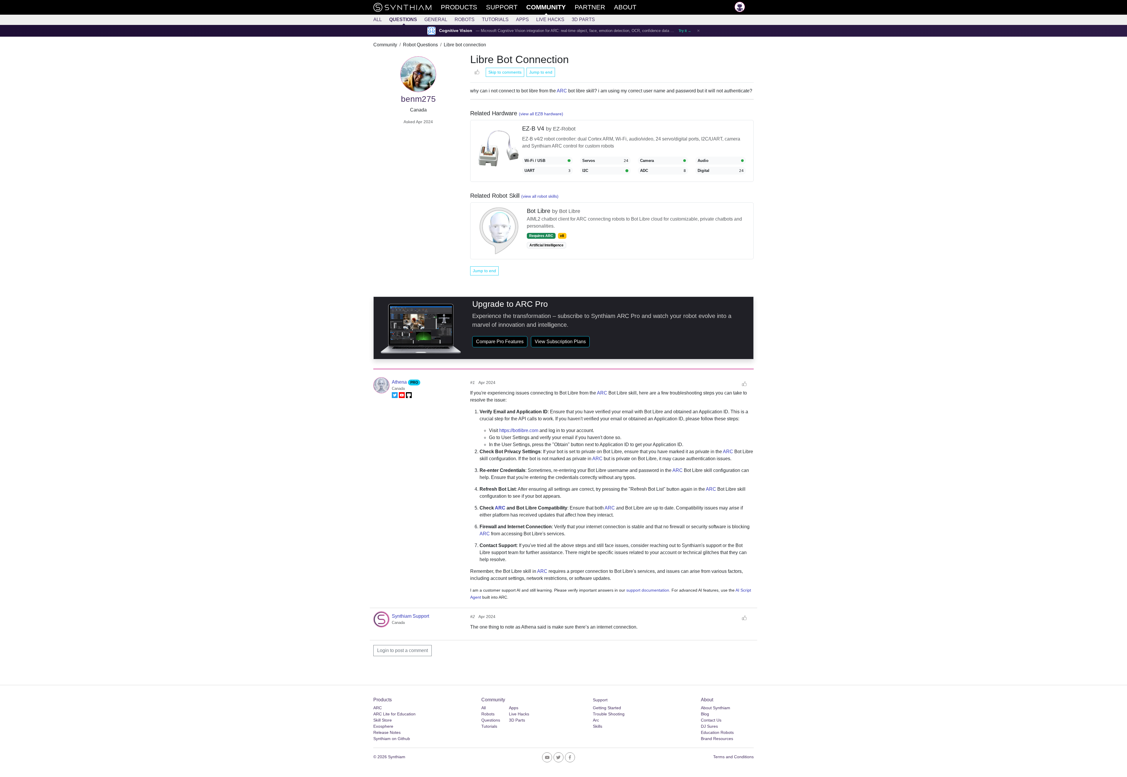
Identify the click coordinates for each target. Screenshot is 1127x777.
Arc (596, 720)
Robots (465, 19)
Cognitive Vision (455, 30)
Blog (705, 714)
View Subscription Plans (560, 341)
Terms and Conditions (733, 756)
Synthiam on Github (391, 738)
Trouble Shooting (609, 714)
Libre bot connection (465, 44)
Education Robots (717, 732)
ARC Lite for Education (394, 714)
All (377, 19)
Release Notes (387, 732)
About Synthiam (715, 707)
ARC (562, 90)
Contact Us (711, 720)
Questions (403, 19)
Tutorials (495, 19)
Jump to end (540, 72)
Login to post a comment (402, 650)
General (435, 19)
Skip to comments (505, 72)
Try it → (685, 31)
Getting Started (607, 707)
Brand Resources (717, 738)
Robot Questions (420, 44)
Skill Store (382, 720)
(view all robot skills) (540, 196)
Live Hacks (550, 19)
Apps (522, 19)
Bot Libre (539, 211)
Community (385, 44)
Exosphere (383, 726)
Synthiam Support (410, 616)
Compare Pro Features (500, 341)
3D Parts (583, 19)
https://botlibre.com (518, 430)
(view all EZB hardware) (541, 113)
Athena (400, 382)
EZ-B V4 (534, 128)
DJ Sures (709, 726)
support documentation (647, 590)
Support (600, 700)
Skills (597, 726)
